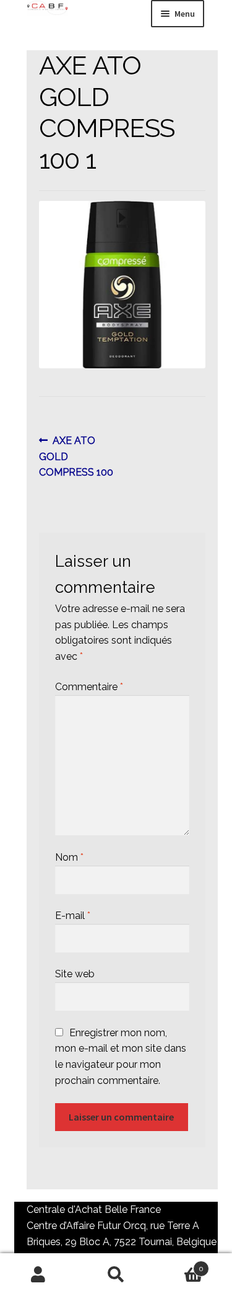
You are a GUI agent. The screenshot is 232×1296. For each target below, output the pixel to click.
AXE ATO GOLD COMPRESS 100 (76, 456)
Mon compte (38, 1275)
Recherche (116, 1275)
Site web (75, 974)
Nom (69, 857)
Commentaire (89, 687)
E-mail (72, 915)
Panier (179, 1264)
